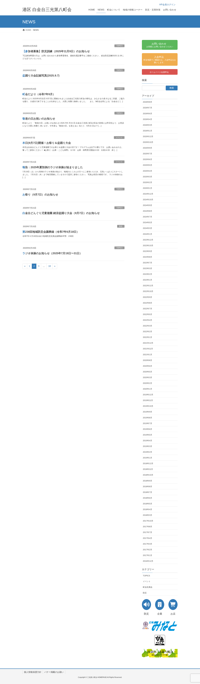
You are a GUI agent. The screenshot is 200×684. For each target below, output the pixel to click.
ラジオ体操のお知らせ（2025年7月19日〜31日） (52, 253)
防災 (120, 226)
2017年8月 (147, 526)
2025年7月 (147, 154)
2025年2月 (147, 182)
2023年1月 (147, 280)
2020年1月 (147, 389)
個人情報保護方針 (32, 672)
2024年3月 (147, 228)
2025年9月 (147, 148)
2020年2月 (147, 383)
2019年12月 (148, 395)
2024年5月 (147, 222)
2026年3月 (147, 125)
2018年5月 (147, 504)
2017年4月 (147, 538)
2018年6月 (147, 498)
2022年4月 (147, 320)
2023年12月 (148, 240)
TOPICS (119, 46)
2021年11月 (148, 349)
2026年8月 (147, 102)
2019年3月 (147, 446)
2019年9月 (147, 412)
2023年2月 (147, 274)
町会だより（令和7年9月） (38, 94)
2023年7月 (147, 263)
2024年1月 (147, 234)
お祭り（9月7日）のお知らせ (40, 194)
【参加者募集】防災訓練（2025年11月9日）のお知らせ (56, 51)
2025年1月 (147, 188)
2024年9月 (147, 205)
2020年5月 (147, 372)
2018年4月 (147, 509)
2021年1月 (147, 354)
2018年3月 (147, 515)
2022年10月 (148, 291)
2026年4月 (147, 119)
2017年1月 (147, 555)
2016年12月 (148, 561)
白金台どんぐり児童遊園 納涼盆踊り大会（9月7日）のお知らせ (61, 213)
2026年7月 (147, 108)
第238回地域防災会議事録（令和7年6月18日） (50, 231)
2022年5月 (147, 314)
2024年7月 (147, 217)
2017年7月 (147, 532)
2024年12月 (148, 194)
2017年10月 (148, 521)
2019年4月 (147, 440)
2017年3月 (147, 544)
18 (49, 266)
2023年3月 (147, 268)
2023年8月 (147, 257)
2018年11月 (148, 469)
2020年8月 (147, 360)
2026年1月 (147, 131)
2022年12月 (148, 285)
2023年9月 (147, 251)
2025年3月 (147, 177)
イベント (119, 137)
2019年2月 (147, 452)
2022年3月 (147, 326)
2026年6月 (147, 113)
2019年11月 (148, 400)
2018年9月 (147, 481)
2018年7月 (147, 492)
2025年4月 (147, 171)
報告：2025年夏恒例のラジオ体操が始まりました (52, 167)
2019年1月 (147, 458)
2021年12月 (148, 343)
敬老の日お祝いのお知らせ (38, 118)
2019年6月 (147, 429)
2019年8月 (147, 418)
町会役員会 (147, 587)
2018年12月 (148, 463)
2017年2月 (147, 550)
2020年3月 (147, 377)
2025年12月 (148, 136)
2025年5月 (147, 165)
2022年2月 (147, 331)
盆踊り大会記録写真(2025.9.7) (40, 75)
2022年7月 (147, 309)
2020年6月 (147, 366)
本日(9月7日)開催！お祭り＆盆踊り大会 (46, 142)
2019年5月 (147, 435)
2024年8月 (147, 211)
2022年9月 (147, 297)
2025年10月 (148, 142)
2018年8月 (147, 486)
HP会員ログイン (167, 4)
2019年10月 (148, 406)
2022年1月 (147, 337)
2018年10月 (148, 475)
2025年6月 (147, 159)
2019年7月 (147, 423)
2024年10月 (148, 199)
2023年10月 (148, 245)
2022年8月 (147, 303)
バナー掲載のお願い (54, 672)
